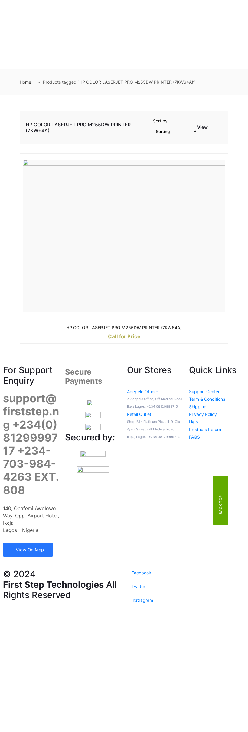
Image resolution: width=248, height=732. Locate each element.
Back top (220, 504)
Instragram (141, 600)
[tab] (213, 128)
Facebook (140, 572)
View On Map (30, 550)
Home (25, 82)
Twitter (137, 586)
